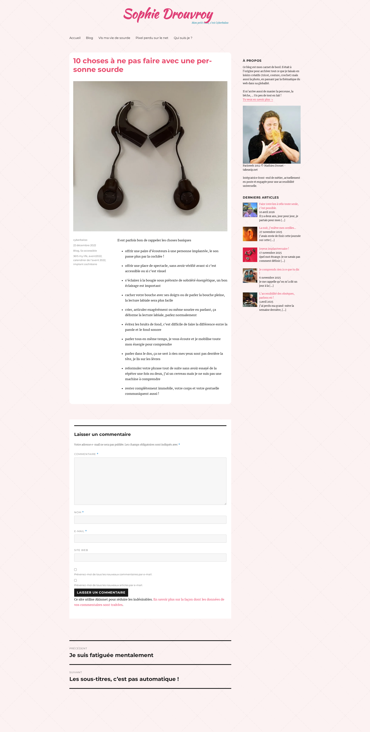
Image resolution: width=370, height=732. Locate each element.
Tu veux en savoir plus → (258, 99)
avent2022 (95, 256)
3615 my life (80, 256)
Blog (89, 38)
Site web (81, 550)
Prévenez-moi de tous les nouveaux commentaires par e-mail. (113, 574)
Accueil (75, 38)
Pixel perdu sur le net (152, 38)
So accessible (88, 250)
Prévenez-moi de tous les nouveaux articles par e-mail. (108, 585)
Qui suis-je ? (183, 38)
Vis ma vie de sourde (114, 38)
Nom (79, 512)
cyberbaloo (80, 239)
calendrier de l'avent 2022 (89, 260)
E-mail (80, 531)
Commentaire (86, 454)
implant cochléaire (85, 264)
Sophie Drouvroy (167, 13)
